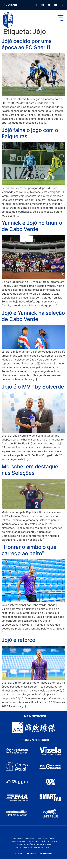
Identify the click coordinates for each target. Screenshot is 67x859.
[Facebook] (42, 4)
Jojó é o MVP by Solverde (33, 386)
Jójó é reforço (18, 640)
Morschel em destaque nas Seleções (30, 469)
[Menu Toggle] (60, 18)
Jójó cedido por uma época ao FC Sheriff (27, 44)
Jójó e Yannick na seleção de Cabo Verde (33, 316)
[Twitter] (49, 4)
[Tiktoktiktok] (62, 4)
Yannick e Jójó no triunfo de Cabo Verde (32, 226)
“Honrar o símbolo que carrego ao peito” (29, 550)
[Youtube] (55, 4)
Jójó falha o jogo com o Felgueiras (30, 133)
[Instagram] (36, 4)
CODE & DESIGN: (33, 853)
